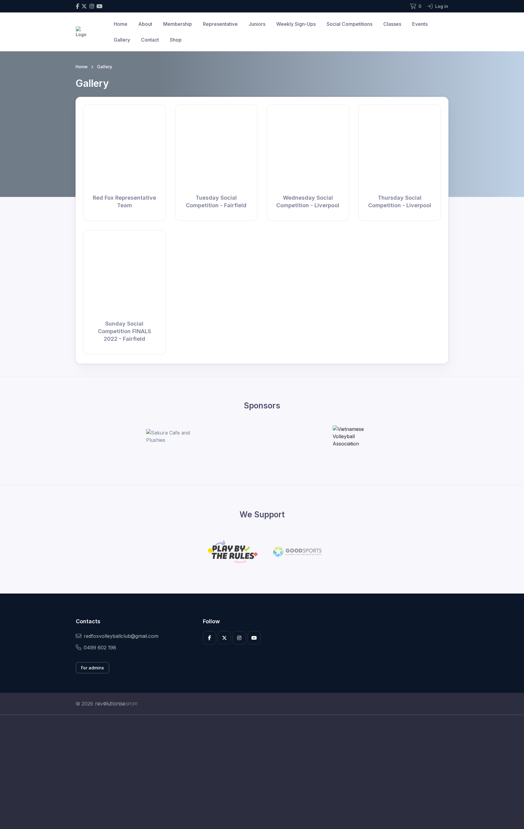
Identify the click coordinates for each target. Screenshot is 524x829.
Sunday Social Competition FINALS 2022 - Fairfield (124, 331)
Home (120, 24)
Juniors (257, 24)
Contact (150, 40)
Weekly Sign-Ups (296, 24)
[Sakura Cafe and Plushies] (169, 436)
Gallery (122, 40)
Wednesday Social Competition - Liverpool (307, 201)
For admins (92, 667)
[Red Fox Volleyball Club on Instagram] (91, 6)
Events (420, 24)
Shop (176, 40)
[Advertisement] (257, 771)
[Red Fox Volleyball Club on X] (84, 6)
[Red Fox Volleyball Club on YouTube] (99, 6)
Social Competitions (349, 24)
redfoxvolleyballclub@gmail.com (121, 636)
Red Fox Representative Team (124, 201)
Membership (177, 24)
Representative (220, 24)
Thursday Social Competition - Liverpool (399, 201)
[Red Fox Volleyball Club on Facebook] (77, 6)
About (145, 24)
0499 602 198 (100, 648)
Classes (392, 24)
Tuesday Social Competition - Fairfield (216, 201)
